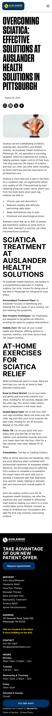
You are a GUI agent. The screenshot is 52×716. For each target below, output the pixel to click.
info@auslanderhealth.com (17, 646)
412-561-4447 (26, 703)
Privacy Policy (26, 712)
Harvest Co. (32, 708)
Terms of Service (10, 712)
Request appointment (19, 566)
